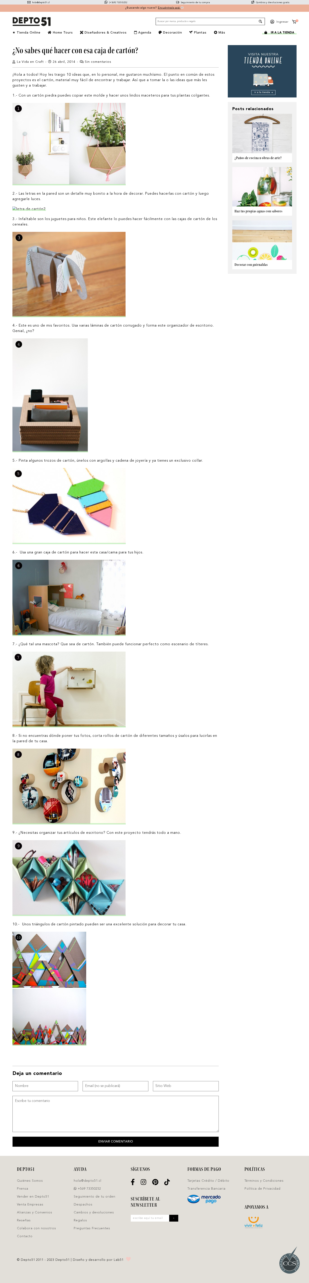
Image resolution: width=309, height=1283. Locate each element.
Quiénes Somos (30, 1180)
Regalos (80, 1220)
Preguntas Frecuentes (92, 1228)
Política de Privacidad (262, 1188)
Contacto (25, 1236)
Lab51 (119, 1259)
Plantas (200, 32)
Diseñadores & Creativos (105, 32)
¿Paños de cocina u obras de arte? (258, 157)
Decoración (172, 32)
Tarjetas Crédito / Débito (208, 1180)
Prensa (22, 1188)
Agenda (144, 32)
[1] (294, 22)
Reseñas (24, 1220)
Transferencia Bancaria (207, 1188)
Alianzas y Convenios (34, 1212)
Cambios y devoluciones (94, 1212)
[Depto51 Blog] (31, 21)
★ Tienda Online (26, 32)
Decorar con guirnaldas (251, 264)
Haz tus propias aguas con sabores (259, 211)
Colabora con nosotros (36, 1228)
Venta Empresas (30, 1204)
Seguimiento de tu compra (195, 3)
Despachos (83, 1204)
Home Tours (62, 32)
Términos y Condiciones (264, 1180)
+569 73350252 (89, 1188)
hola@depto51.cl (40, 3)
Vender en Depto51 (33, 1196)
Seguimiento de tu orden (94, 1196)
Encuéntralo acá (169, 8)
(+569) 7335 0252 (117, 3)
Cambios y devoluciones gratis (272, 3)
